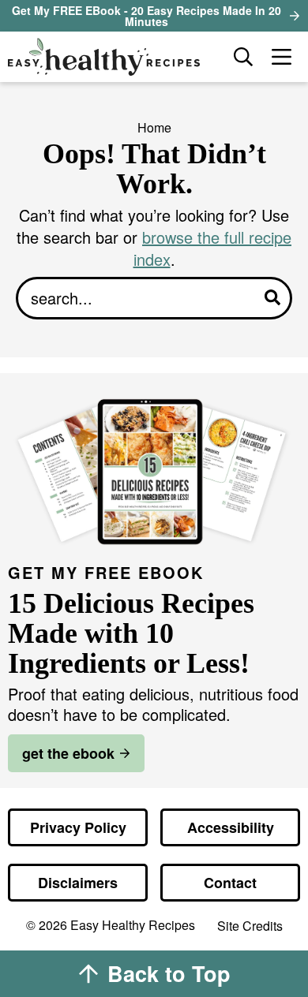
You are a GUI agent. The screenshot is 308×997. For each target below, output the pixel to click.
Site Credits (250, 926)
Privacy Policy (78, 827)
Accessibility (230, 827)
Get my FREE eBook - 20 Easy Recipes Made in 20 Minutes (146, 15)
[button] (281, 57)
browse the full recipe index (212, 248)
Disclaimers (78, 882)
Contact (230, 882)
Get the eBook (68, 753)
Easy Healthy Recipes (113, 57)
